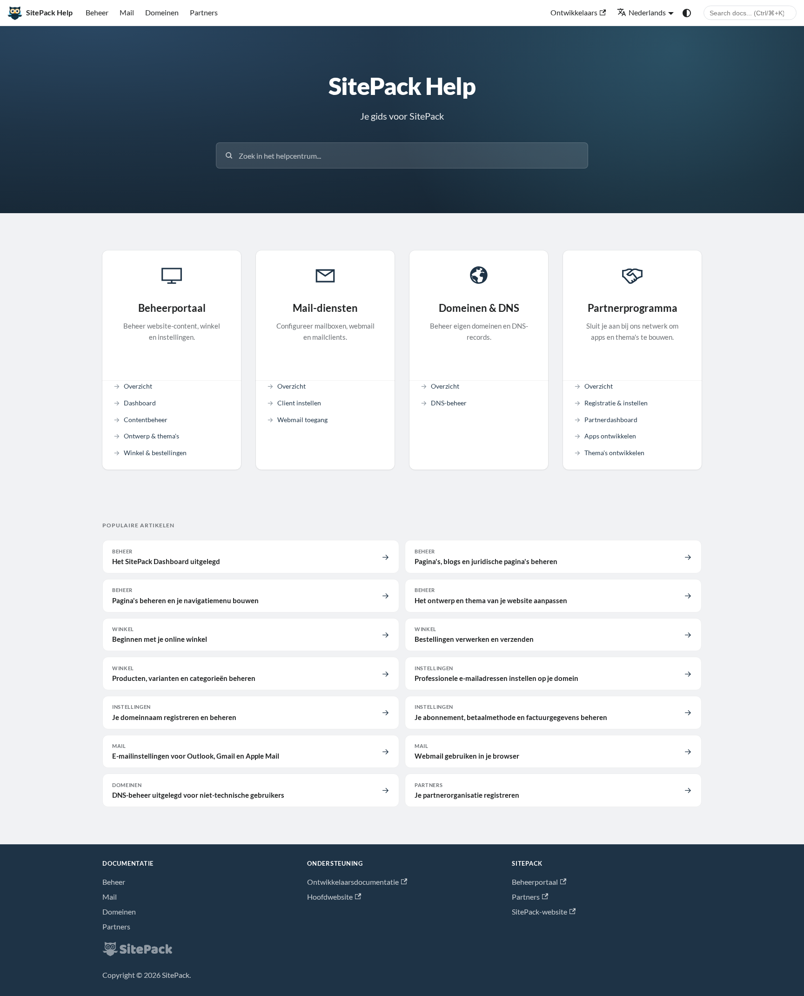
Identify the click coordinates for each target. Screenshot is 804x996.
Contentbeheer (146, 420)
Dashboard (140, 403)
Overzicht (138, 386)
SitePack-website (539, 911)
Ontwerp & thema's (151, 436)
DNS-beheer (449, 403)
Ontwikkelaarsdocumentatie (353, 881)
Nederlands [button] (647, 12)
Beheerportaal (535, 881)
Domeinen (162, 12)
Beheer (97, 12)
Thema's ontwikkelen (614, 453)
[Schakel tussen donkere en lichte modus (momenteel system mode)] (686, 13)
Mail (127, 12)
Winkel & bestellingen (155, 453)
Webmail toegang (302, 420)
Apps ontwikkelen (610, 436)
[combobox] (750, 13)
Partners (204, 12)
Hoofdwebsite (330, 896)
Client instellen (299, 403)
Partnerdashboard (610, 420)
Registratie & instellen (616, 403)
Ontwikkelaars (573, 12)
